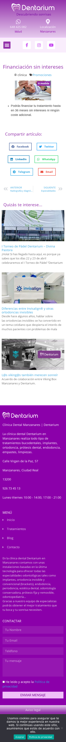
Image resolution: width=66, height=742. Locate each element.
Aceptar (19, 737)
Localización (48, 27)
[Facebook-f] (27, 45)
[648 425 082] (18, 21)
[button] (6, 45)
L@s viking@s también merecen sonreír (30, 375)
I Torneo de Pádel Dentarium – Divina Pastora (28, 248)
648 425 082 (18, 27)
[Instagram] (39, 45)
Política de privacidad (40, 737)
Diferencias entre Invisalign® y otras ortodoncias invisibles (27, 310)
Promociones (42, 75)
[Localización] (48, 21)
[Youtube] (51, 45)
